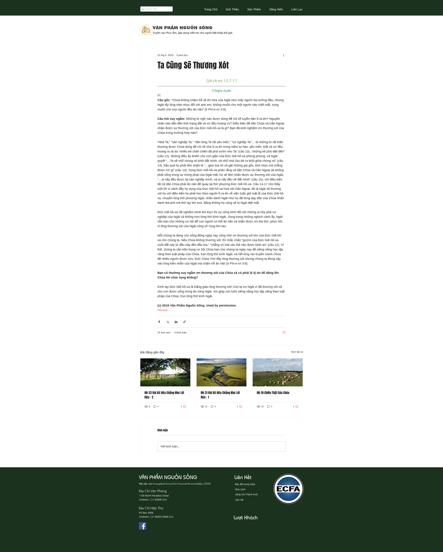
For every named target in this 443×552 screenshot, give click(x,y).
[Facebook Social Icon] (142, 526)
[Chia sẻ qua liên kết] (184, 321)
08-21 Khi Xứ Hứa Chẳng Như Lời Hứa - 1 (220, 395)
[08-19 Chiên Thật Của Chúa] (278, 372)
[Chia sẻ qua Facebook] (159, 321)
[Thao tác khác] (283, 55)
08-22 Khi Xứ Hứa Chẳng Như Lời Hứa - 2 (164, 395)
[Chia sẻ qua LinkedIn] (176, 321)
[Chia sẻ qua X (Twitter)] (167, 321)
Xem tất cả (297, 351)
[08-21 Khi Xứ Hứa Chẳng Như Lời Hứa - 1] (222, 372)
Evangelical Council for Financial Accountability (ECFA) (182, 483)
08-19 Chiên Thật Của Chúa (273, 393)
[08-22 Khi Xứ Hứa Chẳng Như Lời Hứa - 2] (165, 372)
